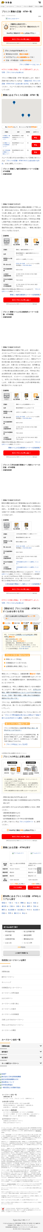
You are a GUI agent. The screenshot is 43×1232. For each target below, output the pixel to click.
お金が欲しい (7, 1107)
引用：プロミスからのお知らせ (13, 72)
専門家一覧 (25, 1223)
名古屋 (35, 910)
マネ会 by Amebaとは (8, 1223)
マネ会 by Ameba (11, 1183)
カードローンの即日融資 (10, 993)
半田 (9, 913)
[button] (29, 115)
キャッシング (6, 982)
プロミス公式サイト (26, 822)
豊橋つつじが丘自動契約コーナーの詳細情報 (24, 448)
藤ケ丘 (16, 913)
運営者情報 (18, 1223)
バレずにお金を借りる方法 (10, 1103)
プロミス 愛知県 (28, 6)
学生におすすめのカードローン (13, 1025)
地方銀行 (5, 1058)
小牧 (17, 906)
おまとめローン (7, 998)
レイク (22, 1098)
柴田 (28, 906)
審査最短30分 (29, 939)
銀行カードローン (8, 977)
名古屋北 (20, 910)
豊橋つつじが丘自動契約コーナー (6, 144)
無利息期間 (28, 935)
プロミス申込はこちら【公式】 (17, 744)
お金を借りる (6, 966)
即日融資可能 (10, 931)
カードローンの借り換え (10, 1004)
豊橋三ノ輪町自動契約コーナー (6, 137)
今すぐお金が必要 (25, 1103)
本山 (24, 913)
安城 (3, 903)
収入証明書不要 (29, 931)
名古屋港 (11, 910)
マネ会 (2, 6)
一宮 (9, 903)
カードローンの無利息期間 (10, 1112)
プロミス (18, 6)
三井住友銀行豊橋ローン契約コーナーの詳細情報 (22, 584)
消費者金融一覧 (7, 1096)
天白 (35, 906)
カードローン (10, 6)
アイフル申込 (18, 887)
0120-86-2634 (27, 265)
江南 (11, 906)
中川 (28, 910)
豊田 (3, 910)
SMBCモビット (29, 1098)
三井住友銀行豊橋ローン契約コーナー (6, 152)
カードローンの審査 (9, 1030)
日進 (3, 913)
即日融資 (5, 1116)
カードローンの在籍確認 (10, 1014)
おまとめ (8, 943)
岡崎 (22, 903)
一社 (16, 903)
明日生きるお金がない (9, 1105)
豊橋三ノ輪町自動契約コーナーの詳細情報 (25, 295)
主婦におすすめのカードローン (13, 1020)
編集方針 (38, 1223)
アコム (11, 1098)
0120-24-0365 (20, 263)
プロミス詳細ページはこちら (29, 64)
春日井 (4, 906)
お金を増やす (21, 1105)
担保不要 (8, 935)
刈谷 (35, 903)
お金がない (22, 1107)
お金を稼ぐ (15, 1107)
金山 (28, 903)
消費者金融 (5, 972)
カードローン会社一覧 (9, 1094)
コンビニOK (28, 943)
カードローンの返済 (9, 1009)
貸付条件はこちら (29, 1167)
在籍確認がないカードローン (12, 988)
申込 (35, 137)
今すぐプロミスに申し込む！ (21, 39)
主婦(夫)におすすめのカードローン (13, 1121)
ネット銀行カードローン (10, 1063)
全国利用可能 (10, 939)
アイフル (5, 1098)
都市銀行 (5, 1052)
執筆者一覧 (32, 1223)
